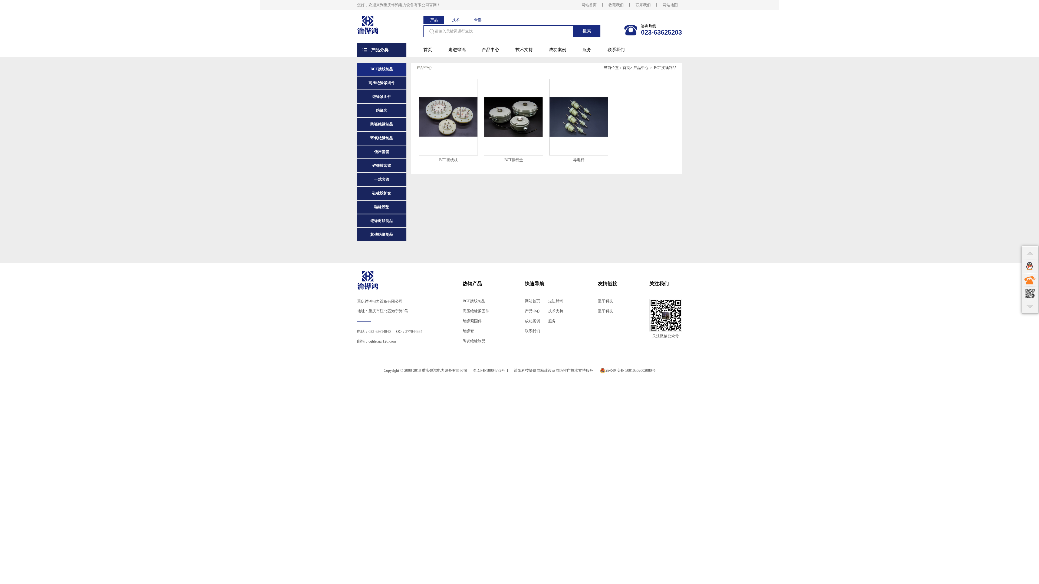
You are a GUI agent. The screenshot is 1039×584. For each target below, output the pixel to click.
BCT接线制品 (381, 69)
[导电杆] (579, 136)
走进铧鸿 (457, 49)
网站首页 (589, 5)
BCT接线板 (448, 160)
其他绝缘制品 (381, 235)
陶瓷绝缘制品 (381, 124)
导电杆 (578, 160)
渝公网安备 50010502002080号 (630, 371)
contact (1030, 280)
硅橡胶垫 (381, 207)
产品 (434, 20)
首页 (427, 49)
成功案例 (557, 49)
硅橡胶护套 (381, 193)
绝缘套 (381, 110)
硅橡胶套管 (381, 166)
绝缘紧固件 (381, 97)
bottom (1030, 307)
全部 (478, 20)
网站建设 (544, 371)
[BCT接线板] (448, 136)
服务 (587, 49)
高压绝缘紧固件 (382, 83)
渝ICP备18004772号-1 (490, 371)
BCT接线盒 (513, 160)
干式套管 (381, 179)
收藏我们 (616, 5)
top (1030, 253)
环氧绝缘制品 (381, 138)
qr (1030, 293)
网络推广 (563, 371)
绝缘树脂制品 (381, 221)
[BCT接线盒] (513, 136)
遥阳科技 (605, 301)
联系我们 (643, 5)
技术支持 (524, 49)
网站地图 (670, 5)
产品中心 (490, 49)
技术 (456, 20)
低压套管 (381, 152)
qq (1030, 266)
